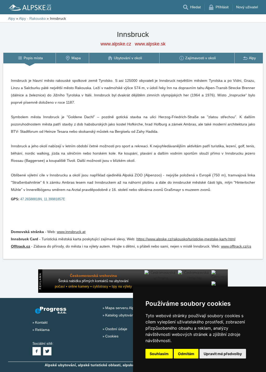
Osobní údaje (116, 329)
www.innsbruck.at (71, 232)
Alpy (11, 18)
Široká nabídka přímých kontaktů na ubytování (93, 281)
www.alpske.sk (150, 43)
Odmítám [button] (186, 353)
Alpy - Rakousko (32, 18)
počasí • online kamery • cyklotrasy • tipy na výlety (93, 286)
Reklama (42, 330)
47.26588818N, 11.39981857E (42, 199)
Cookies (111, 336)
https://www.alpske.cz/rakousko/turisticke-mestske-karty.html (185, 239)
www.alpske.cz (116, 43)
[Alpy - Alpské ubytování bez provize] (29, 7)
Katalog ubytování (120, 315)
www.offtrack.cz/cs (236, 246)
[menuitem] (29, 58)
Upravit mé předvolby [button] (223, 353)
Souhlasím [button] (159, 353)
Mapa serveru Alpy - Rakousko (130, 308)
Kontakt (41, 322)
